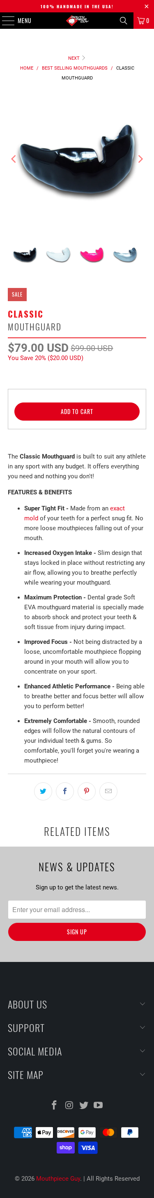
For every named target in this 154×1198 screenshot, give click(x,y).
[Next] (140, 159)
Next (74, 58)
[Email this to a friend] (108, 791)
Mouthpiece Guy (58, 1178)
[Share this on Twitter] (43, 791)
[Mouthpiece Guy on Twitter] (84, 1106)
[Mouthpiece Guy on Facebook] (54, 1106)
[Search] (123, 20)
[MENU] (4, 20)
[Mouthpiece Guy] (77, 20)
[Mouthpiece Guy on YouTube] (98, 1106)
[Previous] (14, 159)
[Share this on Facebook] (65, 791)
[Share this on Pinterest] (87, 791)
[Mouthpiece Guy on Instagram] (69, 1106)
